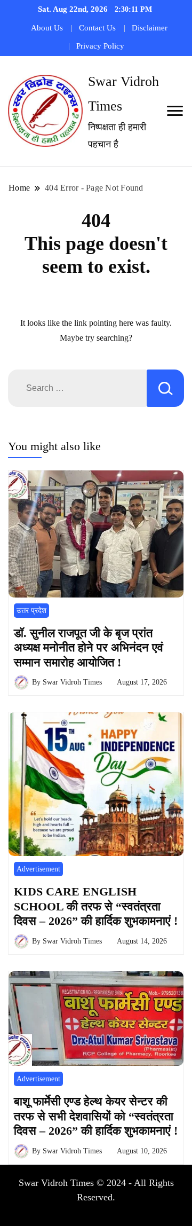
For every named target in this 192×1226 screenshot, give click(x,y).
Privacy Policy (100, 46)
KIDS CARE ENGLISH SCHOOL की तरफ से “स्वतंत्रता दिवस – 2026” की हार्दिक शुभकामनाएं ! (96, 906)
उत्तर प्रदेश (31, 611)
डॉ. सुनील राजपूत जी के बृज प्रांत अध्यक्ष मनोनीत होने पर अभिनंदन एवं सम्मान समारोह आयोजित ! (88, 647)
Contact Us (97, 27)
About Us (47, 27)
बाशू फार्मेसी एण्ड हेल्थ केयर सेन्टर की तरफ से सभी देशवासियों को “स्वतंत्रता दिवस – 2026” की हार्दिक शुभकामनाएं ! (96, 1116)
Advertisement (38, 869)
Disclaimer (149, 27)
